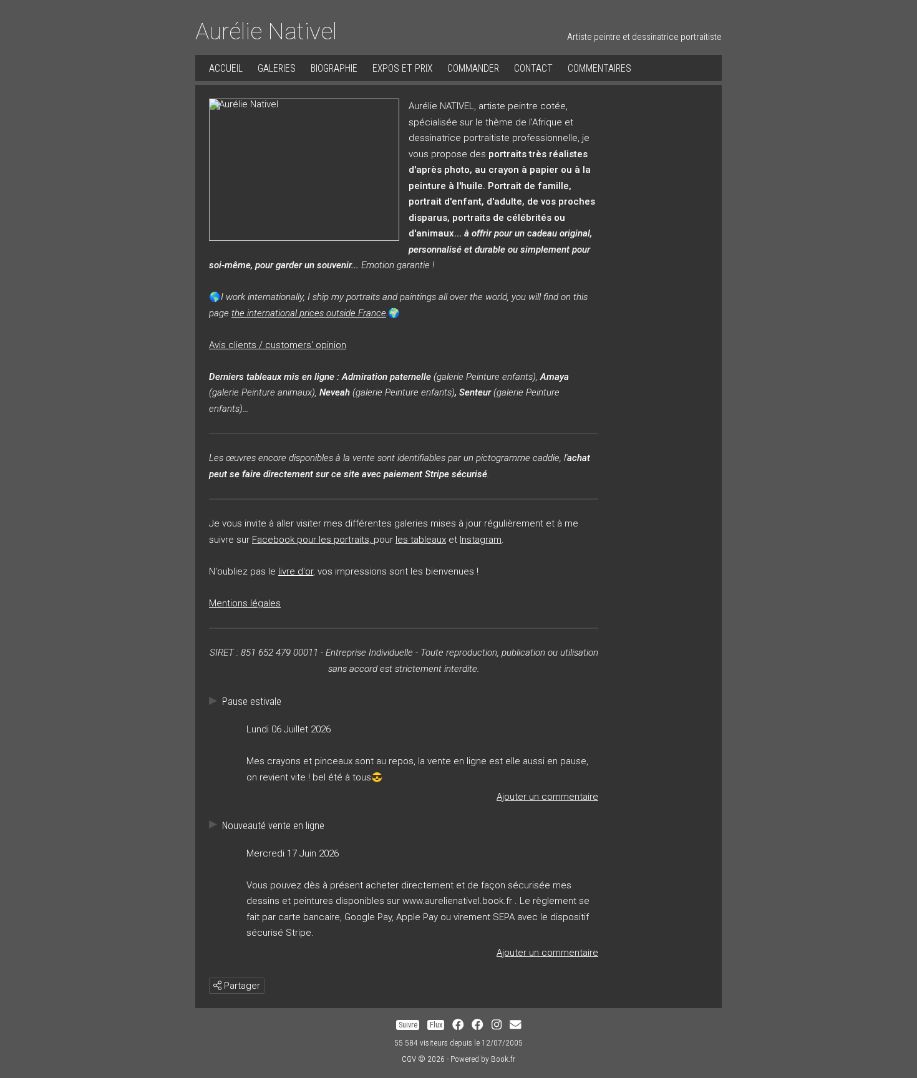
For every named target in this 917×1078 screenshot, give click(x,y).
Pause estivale (251, 701)
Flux (436, 1025)
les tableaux (420, 539)
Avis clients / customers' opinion (277, 345)
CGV (409, 1059)
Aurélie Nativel (266, 31)
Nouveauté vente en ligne (273, 826)
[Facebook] (457, 1025)
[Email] (515, 1025)
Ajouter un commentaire (547, 796)
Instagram (481, 539)
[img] (217, 985)
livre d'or (295, 571)
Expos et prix (402, 68)
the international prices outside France (308, 313)
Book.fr (503, 1059)
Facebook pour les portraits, (313, 539)
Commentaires (599, 68)
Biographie (334, 68)
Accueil (226, 68)
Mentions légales (245, 603)
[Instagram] (497, 1025)
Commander (473, 68)
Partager (240, 985)
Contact (533, 68)
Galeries (277, 68)
